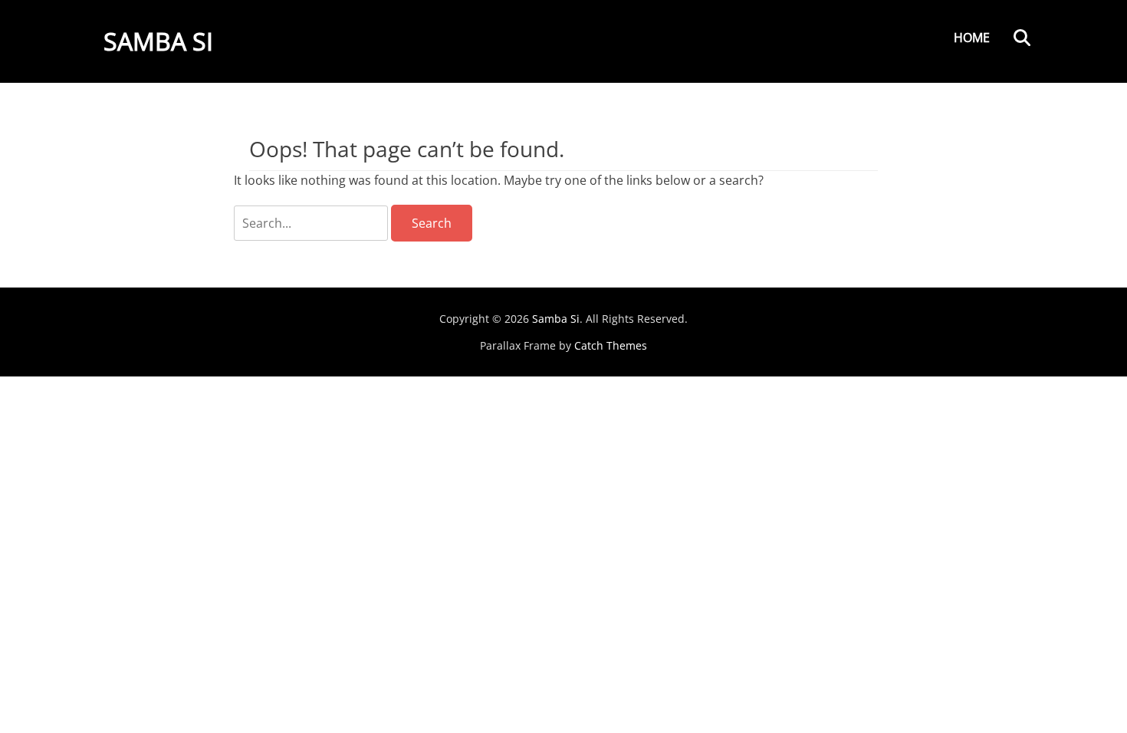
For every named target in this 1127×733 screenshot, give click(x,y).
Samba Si (158, 41)
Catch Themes (610, 345)
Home (972, 37)
